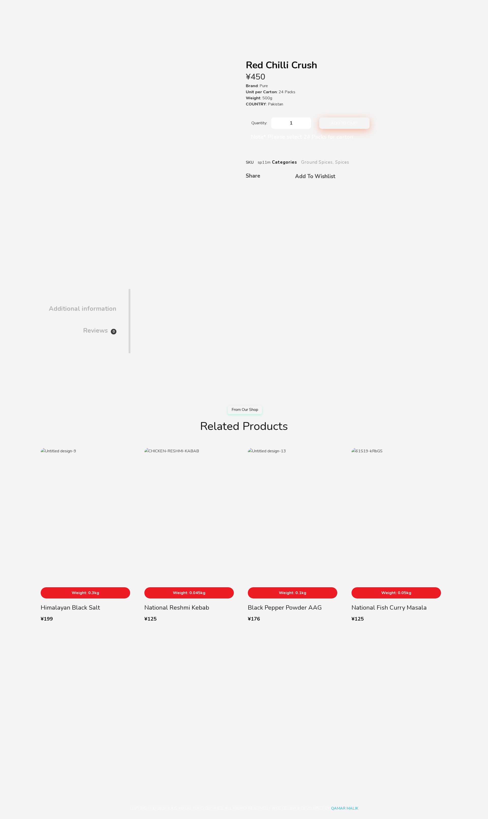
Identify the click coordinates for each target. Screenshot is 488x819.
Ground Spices (317, 162)
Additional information (82, 308)
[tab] (82, 305)
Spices (342, 162)
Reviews (99, 330)
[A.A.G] (47, 11)
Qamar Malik (344, 808)
